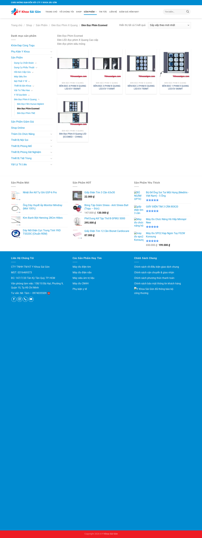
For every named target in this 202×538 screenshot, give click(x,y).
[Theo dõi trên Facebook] (14, 299)
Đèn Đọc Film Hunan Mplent (30, 104)
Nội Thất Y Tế (20, 81)
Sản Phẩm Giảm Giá (22, 121)
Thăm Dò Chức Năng (23, 133)
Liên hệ (113, 12)
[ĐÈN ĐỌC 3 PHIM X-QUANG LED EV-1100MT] (106, 64)
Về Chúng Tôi (66, 12)
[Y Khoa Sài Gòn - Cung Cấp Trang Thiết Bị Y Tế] (26, 12)
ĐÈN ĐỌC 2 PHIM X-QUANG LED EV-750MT (141, 87)
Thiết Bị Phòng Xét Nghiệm (26, 152)
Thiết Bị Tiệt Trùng (21, 158)
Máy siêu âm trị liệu (83, 277)
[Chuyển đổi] (51, 51)
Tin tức (103, 12)
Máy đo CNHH (81, 283)
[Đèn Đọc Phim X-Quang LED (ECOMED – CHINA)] (72, 112)
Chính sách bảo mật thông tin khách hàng (157, 283)
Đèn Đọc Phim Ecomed (28, 108)
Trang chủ (51, 12)
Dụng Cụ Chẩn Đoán (24, 63)
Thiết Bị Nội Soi (19, 139)
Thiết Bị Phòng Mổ (21, 146)
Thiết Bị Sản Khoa (22, 85)
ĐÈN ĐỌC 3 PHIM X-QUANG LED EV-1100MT (106, 87)
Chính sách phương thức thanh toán (154, 277)
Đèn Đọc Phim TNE (26, 113)
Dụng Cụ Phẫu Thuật (24, 67)
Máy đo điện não (82, 272)
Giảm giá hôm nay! (129, 12)
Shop (79, 12)
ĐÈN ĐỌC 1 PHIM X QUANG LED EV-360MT (175, 87)
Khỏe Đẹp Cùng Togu (23, 45)
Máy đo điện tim (82, 266)
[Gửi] (187, 11)
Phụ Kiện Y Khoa (20, 51)
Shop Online (18, 127)
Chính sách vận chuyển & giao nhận (154, 272)
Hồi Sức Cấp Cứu (22, 72)
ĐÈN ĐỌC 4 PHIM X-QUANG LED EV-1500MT (72, 87)
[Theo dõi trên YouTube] (31, 299)
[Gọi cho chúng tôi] (25, 299)
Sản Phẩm (89, 12)
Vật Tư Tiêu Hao (22, 90)
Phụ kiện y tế (80, 289)
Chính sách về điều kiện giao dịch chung (156, 266)
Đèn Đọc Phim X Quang (64, 25)
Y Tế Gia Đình (20, 95)
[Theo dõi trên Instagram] (19, 299)
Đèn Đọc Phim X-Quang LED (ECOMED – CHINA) (72, 135)
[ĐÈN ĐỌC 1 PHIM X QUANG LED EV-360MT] (175, 64)
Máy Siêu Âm (20, 76)
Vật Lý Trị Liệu (19, 164)
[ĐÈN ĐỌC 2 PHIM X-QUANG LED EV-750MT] (141, 64)
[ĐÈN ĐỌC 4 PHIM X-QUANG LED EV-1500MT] (72, 64)
